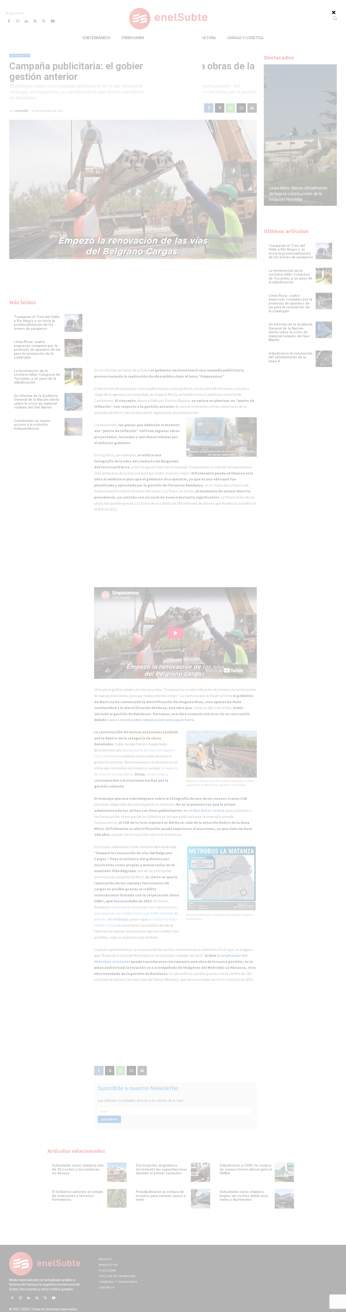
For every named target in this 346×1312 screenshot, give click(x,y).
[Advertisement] (173, 65)
